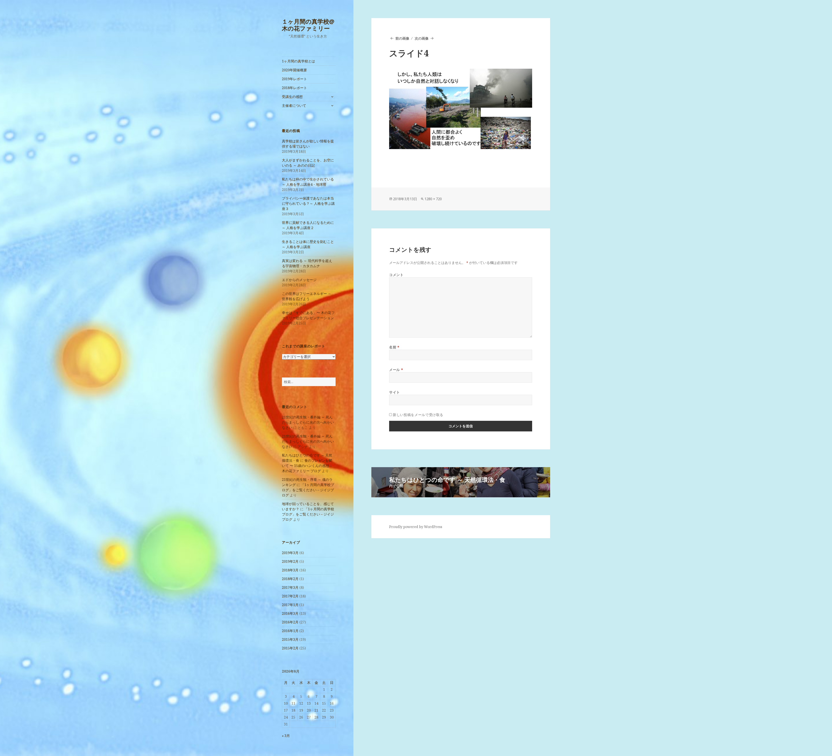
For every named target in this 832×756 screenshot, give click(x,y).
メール (396, 369)
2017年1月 (290, 604)
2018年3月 (290, 570)
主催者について (294, 105)
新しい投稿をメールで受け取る (418, 414)
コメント (396, 274)
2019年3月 (290, 552)
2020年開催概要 (294, 70)
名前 (394, 347)
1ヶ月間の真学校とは (298, 61)
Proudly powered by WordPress (415, 526)
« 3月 (286, 735)
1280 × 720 (433, 199)
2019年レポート (294, 78)
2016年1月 (290, 630)
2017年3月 (290, 587)
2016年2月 (290, 622)
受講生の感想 (292, 96)
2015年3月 (290, 639)
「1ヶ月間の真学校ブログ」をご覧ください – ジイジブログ (308, 489)
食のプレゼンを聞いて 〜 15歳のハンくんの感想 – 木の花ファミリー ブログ (307, 465)
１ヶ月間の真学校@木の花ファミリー (308, 24)
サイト (394, 392)
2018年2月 (290, 578)
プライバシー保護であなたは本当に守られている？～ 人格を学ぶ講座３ (308, 203)
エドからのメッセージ (299, 279)
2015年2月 (290, 648)
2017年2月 (290, 596)
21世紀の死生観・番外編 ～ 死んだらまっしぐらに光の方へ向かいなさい (308, 422)
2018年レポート (294, 87)
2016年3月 (290, 613)
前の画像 (402, 38)
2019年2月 (290, 561)
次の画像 (422, 38)
